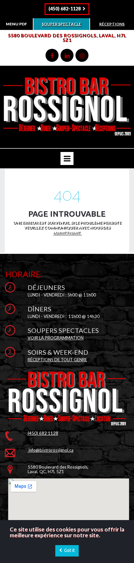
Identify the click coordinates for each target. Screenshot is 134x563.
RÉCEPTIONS (112, 23)
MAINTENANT (67, 232)
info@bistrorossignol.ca (51, 450)
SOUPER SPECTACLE (61, 23)
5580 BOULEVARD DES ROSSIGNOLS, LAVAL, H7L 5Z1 (67, 38)
